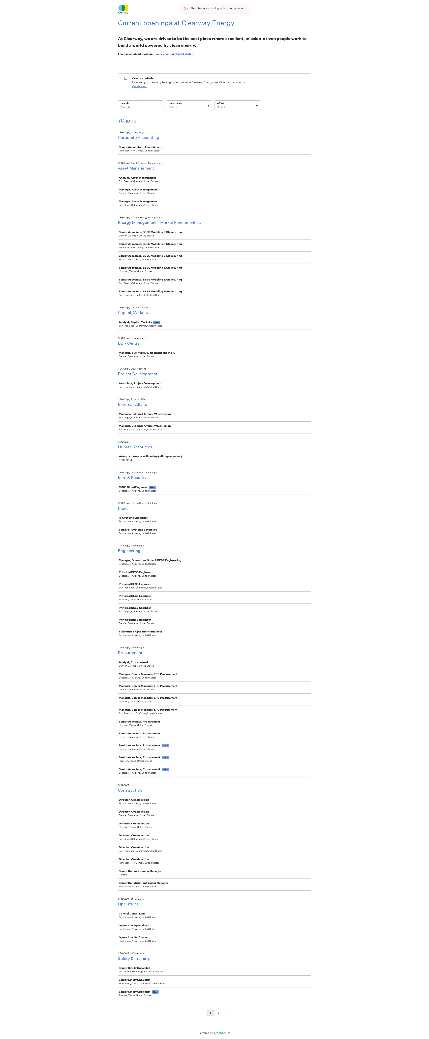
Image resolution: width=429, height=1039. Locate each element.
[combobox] (217, 107)
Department (175, 103)
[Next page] (225, 1013)
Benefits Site (183, 54)
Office (220, 103)
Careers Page (162, 54)
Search (125, 103)
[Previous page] (203, 1013)
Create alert (139, 86)
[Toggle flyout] (208, 106)
